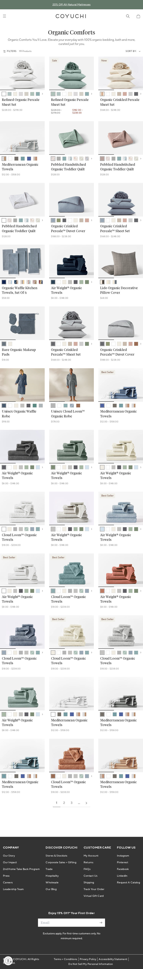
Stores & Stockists (56, 855)
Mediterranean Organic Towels (20, 167)
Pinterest (122, 862)
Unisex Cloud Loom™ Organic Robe (68, 414)
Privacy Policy (88, 959)
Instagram (123, 855)
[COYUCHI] (71, 16)
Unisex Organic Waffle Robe (19, 414)
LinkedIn (122, 876)
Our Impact (10, 862)
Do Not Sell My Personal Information (90, 964)
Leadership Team (13, 889)
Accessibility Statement (113, 959)
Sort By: (131, 51)
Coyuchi (19, 959)
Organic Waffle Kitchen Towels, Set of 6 (19, 291)
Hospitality (52, 876)
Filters (11, 51)
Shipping (89, 882)
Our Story (9, 855)
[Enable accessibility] (8, 960)
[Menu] (4, 16)
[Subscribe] (101, 923)
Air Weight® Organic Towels (66, 291)
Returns (88, 862)
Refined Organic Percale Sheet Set (20, 102)
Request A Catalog (128, 882)
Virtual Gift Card (94, 896)
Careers (8, 882)
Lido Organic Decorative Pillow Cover (119, 291)
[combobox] (139, 51)
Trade (49, 869)
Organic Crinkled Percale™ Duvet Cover (68, 229)
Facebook (123, 869)
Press (6, 876)
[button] (138, 16)
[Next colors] (42, 94)
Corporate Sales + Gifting (61, 862)
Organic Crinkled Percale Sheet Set (119, 102)
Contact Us (91, 876)
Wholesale (52, 882)
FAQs (87, 869)
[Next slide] (39, 73)
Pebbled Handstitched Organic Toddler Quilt (68, 167)
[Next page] (86, 803)
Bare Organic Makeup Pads (19, 352)
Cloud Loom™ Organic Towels (19, 538)
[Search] (128, 16)
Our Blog (51, 889)
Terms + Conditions (65, 959)
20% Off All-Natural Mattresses (72, 4)
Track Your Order (94, 889)
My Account (91, 855)
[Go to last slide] (5, 73)
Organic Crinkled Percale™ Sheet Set (115, 229)
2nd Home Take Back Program (21, 869)
